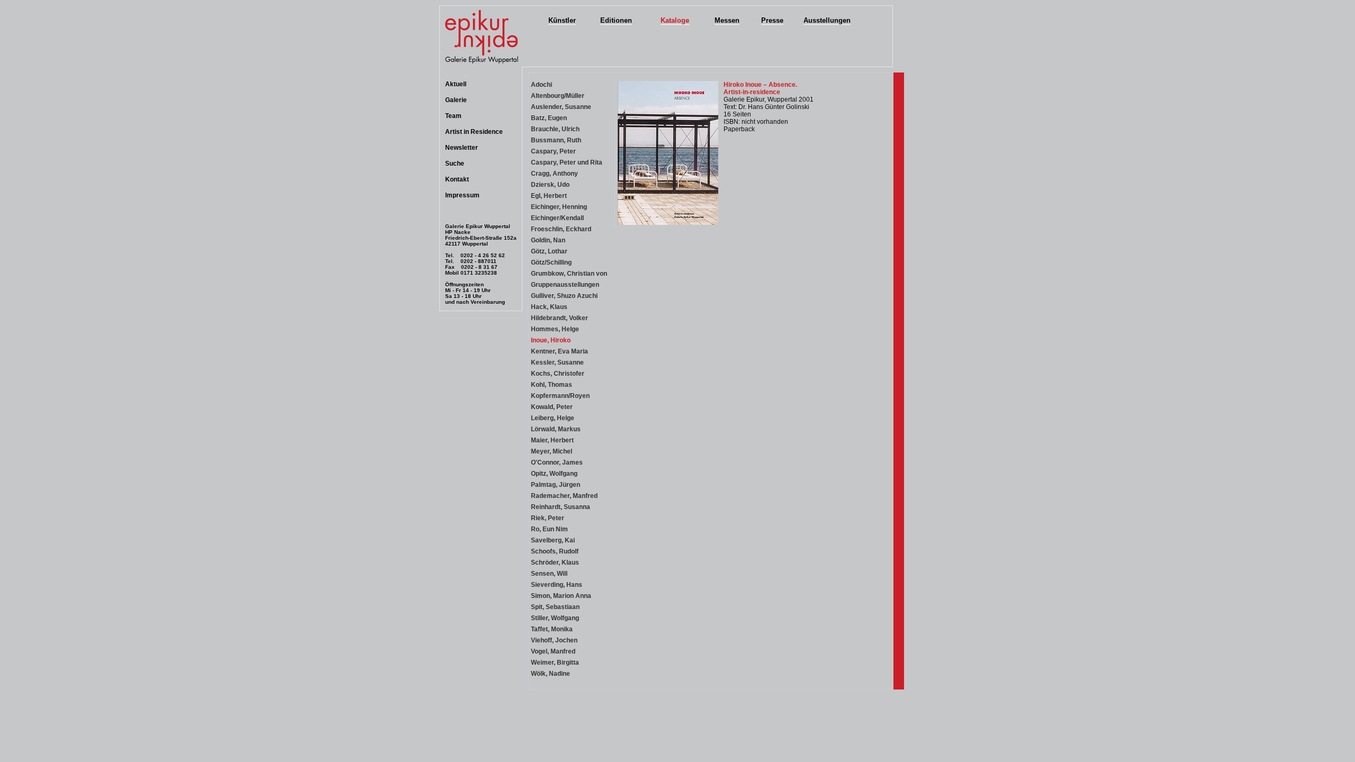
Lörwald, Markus (556, 429)
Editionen (616, 20)
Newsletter (461, 147)
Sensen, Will (549, 573)
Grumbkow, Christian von (569, 273)
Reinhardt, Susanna (560, 507)
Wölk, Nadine (550, 673)
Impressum (462, 195)
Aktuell (455, 84)
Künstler (562, 20)
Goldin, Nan (548, 240)
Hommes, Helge (555, 329)
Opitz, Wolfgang (554, 473)
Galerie (456, 100)
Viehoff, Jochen (554, 640)
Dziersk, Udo (550, 184)
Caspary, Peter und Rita (566, 162)
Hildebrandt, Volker (559, 318)
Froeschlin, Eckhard (561, 229)
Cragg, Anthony (554, 173)
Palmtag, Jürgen (555, 484)
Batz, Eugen (549, 118)
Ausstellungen (827, 20)
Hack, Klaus (549, 307)
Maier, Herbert (552, 440)
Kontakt (457, 179)
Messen (727, 20)
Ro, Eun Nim (549, 529)
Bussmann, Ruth (556, 140)
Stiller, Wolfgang (555, 618)
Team (453, 116)
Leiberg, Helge (552, 418)
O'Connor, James (557, 462)
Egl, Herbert (549, 195)
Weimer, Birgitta (555, 662)
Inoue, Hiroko (551, 340)
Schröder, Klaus (555, 562)
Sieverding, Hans (556, 584)
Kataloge (675, 20)
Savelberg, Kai (553, 540)
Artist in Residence (474, 131)
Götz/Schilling (551, 262)
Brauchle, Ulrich (555, 129)
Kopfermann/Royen (560, 396)
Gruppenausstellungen (565, 284)
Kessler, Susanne (557, 362)
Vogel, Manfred (553, 651)
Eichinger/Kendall (557, 218)
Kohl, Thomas (551, 384)
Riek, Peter (547, 518)
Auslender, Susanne (561, 107)
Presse (772, 20)
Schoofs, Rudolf (555, 551)
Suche (454, 163)
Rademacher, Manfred (564, 496)
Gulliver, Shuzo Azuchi (564, 296)
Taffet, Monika (552, 629)
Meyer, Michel (551, 451)
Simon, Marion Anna (561, 596)
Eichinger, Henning (559, 207)
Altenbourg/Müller (557, 95)
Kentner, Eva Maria (559, 351)
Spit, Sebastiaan (555, 607)
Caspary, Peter (553, 151)
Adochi (541, 84)
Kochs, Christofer (557, 373)
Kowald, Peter (552, 407)
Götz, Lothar (549, 251)
